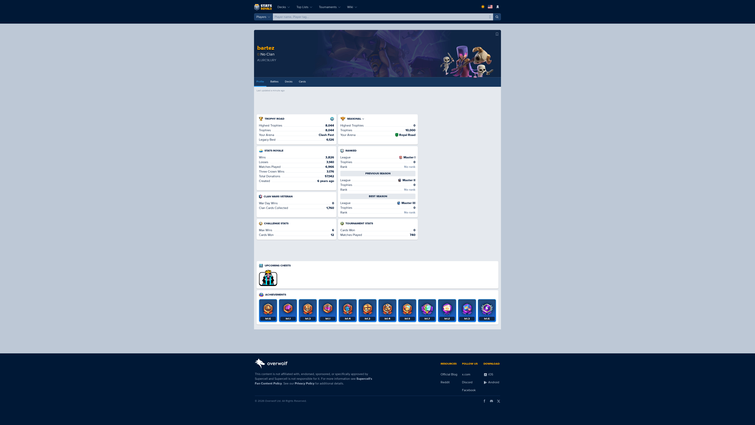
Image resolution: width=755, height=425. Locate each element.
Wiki (350, 7)
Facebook (469, 390)
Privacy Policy (304, 383)
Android (493, 382)
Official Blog (449, 374)
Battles (274, 81)
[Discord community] (491, 401)
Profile (260, 81)
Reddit (445, 382)
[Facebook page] (484, 401)
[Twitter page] (498, 401)
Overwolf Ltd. (273, 401)
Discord (467, 382)
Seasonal (354, 118)
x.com (466, 374)
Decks (281, 7)
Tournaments (328, 7)
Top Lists (302, 7)
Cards (302, 81)
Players (261, 17)
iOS (490, 374)
